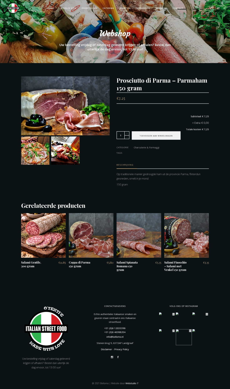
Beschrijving (125, 164)
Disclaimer (106, 349)
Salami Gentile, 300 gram (31, 264)
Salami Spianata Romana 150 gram (127, 266)
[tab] (127, 165)
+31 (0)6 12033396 (114, 328)
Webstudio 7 (131, 383)
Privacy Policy (121, 349)
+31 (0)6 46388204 (114, 332)
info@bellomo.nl (115, 336)
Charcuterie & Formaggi (146, 147)
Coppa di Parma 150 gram (79, 264)
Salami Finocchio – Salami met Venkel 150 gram (175, 266)
